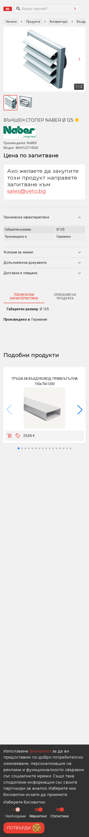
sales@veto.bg (26, 191)
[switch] (40, 809)
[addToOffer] (18, 435)
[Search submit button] (75, 9)
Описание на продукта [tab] (65, 296)
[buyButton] (9, 435)
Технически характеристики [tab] (24, 296)
